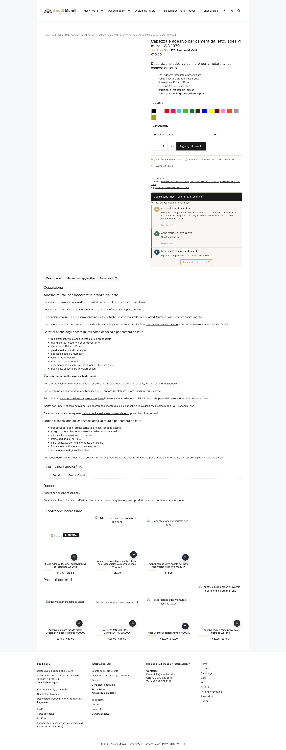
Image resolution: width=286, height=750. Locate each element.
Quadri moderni (117, 10)
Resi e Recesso (100, 689)
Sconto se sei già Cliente (105, 670)
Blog (203, 677)
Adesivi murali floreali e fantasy (89, 35)
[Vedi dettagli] (74, 557)
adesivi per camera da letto (162, 324)
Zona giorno (98, 699)
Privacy (96, 680)
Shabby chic (211, 10)
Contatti (205, 687)
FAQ (203, 682)
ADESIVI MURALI (61, 35)
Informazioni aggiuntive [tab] (80, 278)
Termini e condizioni (211, 691)
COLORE (158, 102)
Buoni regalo (207, 673)
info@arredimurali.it (164, 674)
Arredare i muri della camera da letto (172, 187)
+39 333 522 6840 (162, 677)
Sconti (204, 701)
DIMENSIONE (160, 125)
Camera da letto (100, 713)
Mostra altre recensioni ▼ (196, 262)
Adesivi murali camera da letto (175, 181)
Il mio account (224, 11)
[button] (238, 11)
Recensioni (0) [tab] (108, 278)
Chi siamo (206, 668)
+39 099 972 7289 (161, 681)
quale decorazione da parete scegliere (81, 398)
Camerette (97, 709)
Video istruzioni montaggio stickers (110, 675)
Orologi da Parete (145, 10)
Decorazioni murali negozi (179, 10)
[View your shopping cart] (231, 11)
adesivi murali (74, 405)
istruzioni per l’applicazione (98, 365)
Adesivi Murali (91, 10)
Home (47, 35)
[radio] (154, 111)
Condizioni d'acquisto (103, 684)
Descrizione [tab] (53, 278)
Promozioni (207, 696)
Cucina (95, 704)
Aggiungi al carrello (191, 146)
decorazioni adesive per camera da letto (105, 413)
